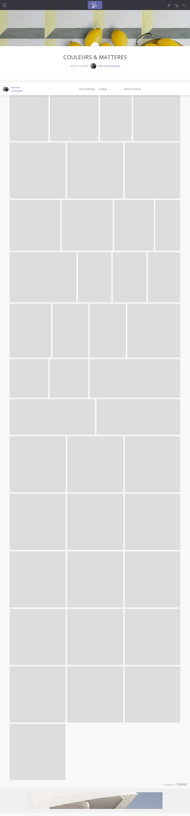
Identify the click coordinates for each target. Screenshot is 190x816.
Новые (103, 89)
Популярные (87, 89)
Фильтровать (132, 89)
